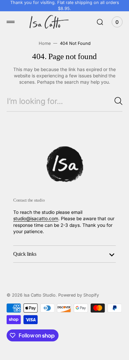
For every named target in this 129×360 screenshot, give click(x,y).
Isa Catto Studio (40, 295)
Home (45, 43)
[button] (11, 22)
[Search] (118, 101)
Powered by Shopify (78, 295)
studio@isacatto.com (35, 218)
